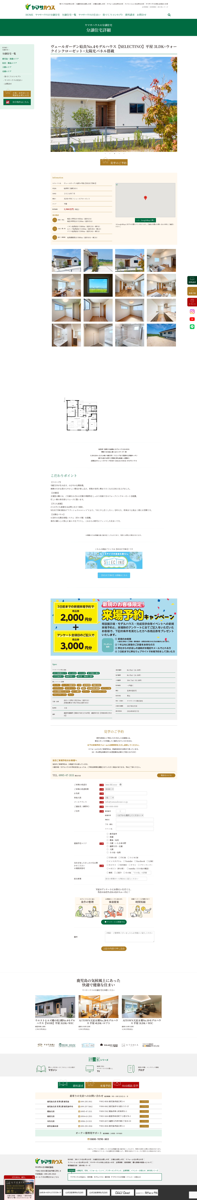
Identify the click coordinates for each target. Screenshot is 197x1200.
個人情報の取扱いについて (142, 1162)
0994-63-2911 (86, 1116)
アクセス (145, 1102)
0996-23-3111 (86, 1121)
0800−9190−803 (99, 1139)
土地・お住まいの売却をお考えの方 (21, 94)
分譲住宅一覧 (69, 14)
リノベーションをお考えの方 (134, 4)
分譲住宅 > (5, 50)
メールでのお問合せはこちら (47, 1177)
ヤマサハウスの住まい (13, 80)
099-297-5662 (86, 1106)
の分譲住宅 (47, 14)
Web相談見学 (130, 1085)
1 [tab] (105, 154)
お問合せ (141, 14)
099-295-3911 (86, 1101)
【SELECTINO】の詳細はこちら (113, 575)
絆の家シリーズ (163, 7)
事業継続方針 (72, 1165)
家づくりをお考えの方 (67, 4)
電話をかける (166, 775)
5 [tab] (124, 154)
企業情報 (145, 7)
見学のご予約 (118, 163)
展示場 (102, 1177)
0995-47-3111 (66, 775)
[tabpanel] (114, 104)
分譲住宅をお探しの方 (83, 4)
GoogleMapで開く (147, 220)
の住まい (89, 14)
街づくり (113, 14)
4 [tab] (119, 154)
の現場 (118, 1177)
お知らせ (133, 1177)
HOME (29, 14)
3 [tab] (114, 154)
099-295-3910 (86, 1126)
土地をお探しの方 (99, 4)
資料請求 (130, 14)
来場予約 (105, 1085)
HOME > (5, 47)
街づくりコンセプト (12, 76)
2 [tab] (110, 154)
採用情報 (153, 7)
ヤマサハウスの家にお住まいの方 (157, 4)
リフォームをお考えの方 (115, 4)
